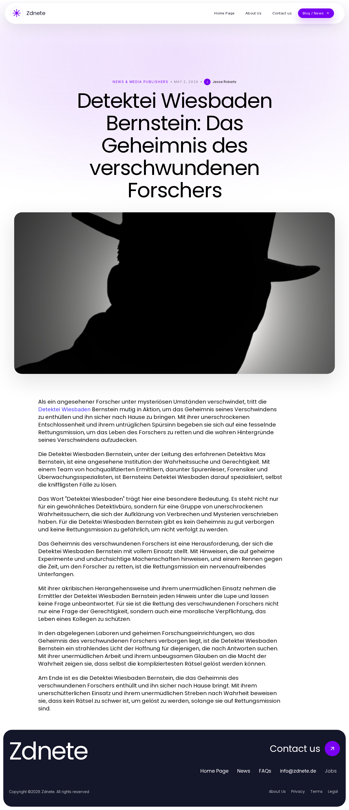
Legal (333, 791)
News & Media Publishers (141, 82)
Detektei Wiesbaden (64, 409)
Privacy (298, 791)
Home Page (214, 770)
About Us (277, 791)
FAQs (265, 770)
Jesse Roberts (224, 82)
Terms (316, 791)
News (243, 770)
